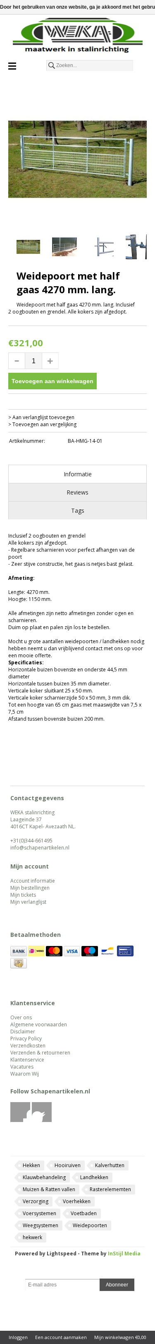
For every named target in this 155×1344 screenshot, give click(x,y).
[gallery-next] (142, 248)
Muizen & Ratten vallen (49, 1189)
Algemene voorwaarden (38, 1024)
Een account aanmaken (61, 1337)
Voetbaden (84, 1213)
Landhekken (94, 1177)
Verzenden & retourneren (40, 1052)
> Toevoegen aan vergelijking (42, 424)
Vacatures (21, 1066)
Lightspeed (61, 1253)
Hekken (31, 1165)
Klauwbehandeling (44, 1177)
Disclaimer (22, 1031)
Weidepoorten (90, 1225)
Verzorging (35, 1201)
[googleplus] (42, 1120)
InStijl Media (124, 1253)
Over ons (21, 1017)
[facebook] (20, 1120)
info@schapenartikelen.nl (39, 847)
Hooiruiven (68, 1165)
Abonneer (117, 1285)
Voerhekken (77, 1201)
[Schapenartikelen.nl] (77, 37)
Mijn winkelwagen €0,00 (120, 1337)
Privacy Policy (26, 1038)
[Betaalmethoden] (18, 954)
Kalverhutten (109, 1165)
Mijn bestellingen (30, 887)
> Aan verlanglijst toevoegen (41, 417)
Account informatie (32, 880)
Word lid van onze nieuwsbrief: (77, 1272)
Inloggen (18, 1337)
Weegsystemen (40, 1225)
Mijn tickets (23, 894)
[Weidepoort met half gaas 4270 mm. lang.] (77, 159)
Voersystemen (39, 1213)
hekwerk (32, 1237)
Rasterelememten (110, 1189)
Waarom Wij (24, 1073)
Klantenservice (27, 1059)
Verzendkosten (27, 1045)
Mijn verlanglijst (28, 901)
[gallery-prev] (12, 248)
